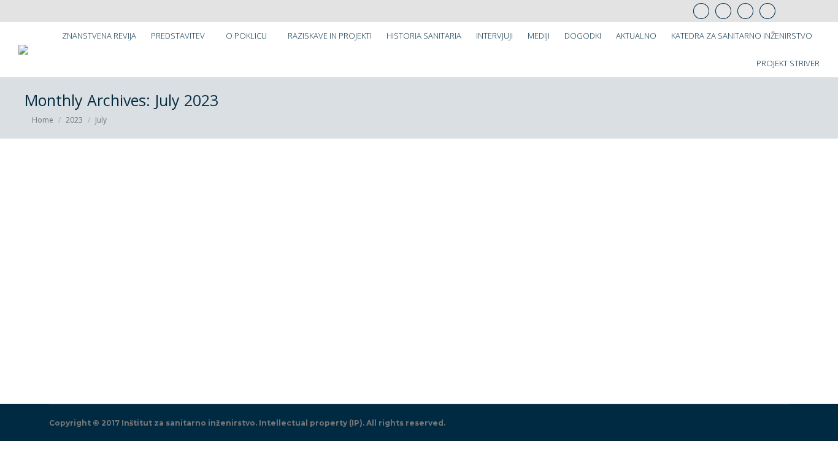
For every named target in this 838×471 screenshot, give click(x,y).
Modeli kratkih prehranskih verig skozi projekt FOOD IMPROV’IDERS (265, 343)
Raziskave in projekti (76, 362)
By (150, 362)
